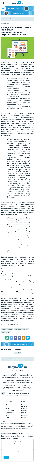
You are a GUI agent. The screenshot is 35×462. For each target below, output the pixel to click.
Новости (4, 329)
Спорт (8, 417)
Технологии (9, 412)
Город (23, 401)
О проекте (24, 408)
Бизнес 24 (24, 405)
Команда (23, 412)
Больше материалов (17, 359)
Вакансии (24, 410)
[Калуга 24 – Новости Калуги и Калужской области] (17, 2)
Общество (9, 401)
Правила (23, 414)
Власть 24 (24, 406)
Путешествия (10, 410)
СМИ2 (21, 390)
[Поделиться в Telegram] (11, 338)
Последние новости (17, 19)
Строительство (18, 329)
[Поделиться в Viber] (15, 338)
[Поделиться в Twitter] (28, 338)
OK (6, 457)
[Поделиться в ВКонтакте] (19, 338)
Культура (8, 408)
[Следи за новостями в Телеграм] (17, 344)
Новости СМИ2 (17, 352)
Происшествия (10, 403)
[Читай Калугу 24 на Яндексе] (17, 8)
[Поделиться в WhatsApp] (7, 338)
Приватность (25, 415)
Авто (7, 415)
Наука (7, 406)
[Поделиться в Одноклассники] (24, 338)
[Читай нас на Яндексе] (17, 13)
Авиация (10, 329)
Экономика (26, 329)
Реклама (23, 417)
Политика (9, 405)
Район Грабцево (6, 332)
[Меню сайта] (3, 3)
